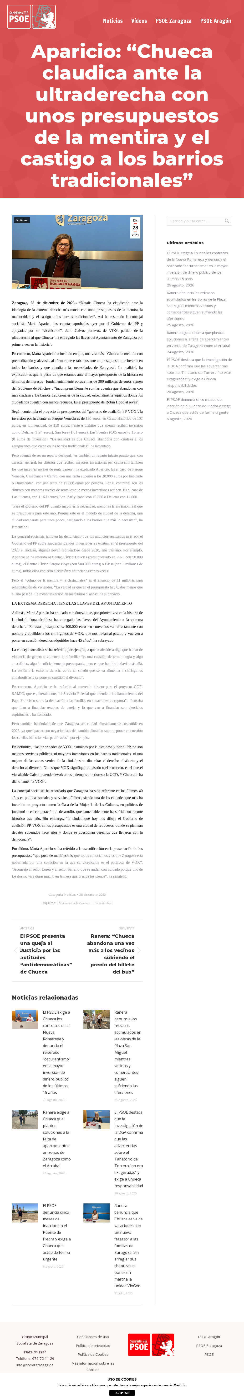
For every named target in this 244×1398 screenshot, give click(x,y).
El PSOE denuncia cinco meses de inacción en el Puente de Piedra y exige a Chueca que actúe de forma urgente (57, 1232)
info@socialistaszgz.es (34, 1364)
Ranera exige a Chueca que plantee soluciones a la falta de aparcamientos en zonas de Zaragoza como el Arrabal (57, 1139)
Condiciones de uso (93, 1336)
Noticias (22, 220)
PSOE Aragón (209, 1336)
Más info (180, 1385)
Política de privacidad (93, 1345)
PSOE (209, 1354)
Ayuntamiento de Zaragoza (75, 903)
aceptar (122, 1393)
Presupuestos (103, 903)
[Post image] (25, 1019)
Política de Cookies (93, 1354)
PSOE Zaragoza (209, 1345)
